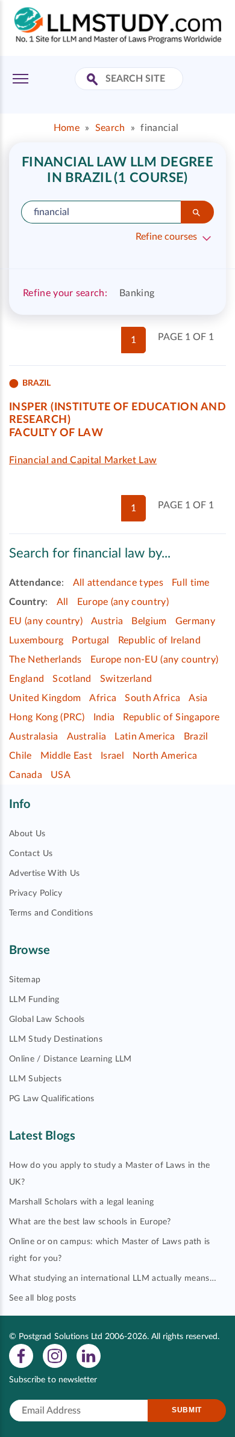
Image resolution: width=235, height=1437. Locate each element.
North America (165, 756)
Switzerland (126, 679)
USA (60, 775)
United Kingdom (45, 698)
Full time (191, 583)
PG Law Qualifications (52, 1099)
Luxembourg (36, 640)
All (63, 602)
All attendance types (118, 583)
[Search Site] (94, 80)
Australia (87, 736)
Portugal (91, 640)
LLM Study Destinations (55, 1039)
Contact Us (30, 853)
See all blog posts (43, 1298)
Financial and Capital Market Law (83, 460)
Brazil (196, 736)
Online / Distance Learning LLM (70, 1059)
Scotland (72, 679)
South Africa (152, 698)
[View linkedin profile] (89, 1355)
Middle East (66, 756)
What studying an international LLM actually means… (112, 1278)
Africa (102, 698)
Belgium (148, 621)
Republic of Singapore (171, 717)
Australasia (33, 736)
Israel (112, 756)
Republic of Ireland (159, 640)
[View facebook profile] (21, 1355)
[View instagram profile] (55, 1355)
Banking (136, 293)
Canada (25, 775)
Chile (20, 756)
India (104, 717)
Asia (198, 698)
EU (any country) (46, 621)
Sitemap (24, 980)
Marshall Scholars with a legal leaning (81, 1202)
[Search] (197, 212)
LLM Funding (34, 999)
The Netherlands (45, 659)
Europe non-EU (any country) (154, 659)
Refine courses (166, 237)
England (26, 679)
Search (110, 128)
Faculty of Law (56, 433)
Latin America (144, 736)
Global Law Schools (47, 1019)
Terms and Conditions (51, 913)
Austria (107, 621)
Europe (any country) (123, 602)
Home (67, 128)
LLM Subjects (35, 1079)
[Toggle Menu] (20, 78)
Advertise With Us (44, 873)
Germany (195, 621)
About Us (27, 834)
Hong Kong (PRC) (47, 717)
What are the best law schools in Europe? (90, 1222)
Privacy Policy (35, 893)
